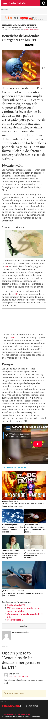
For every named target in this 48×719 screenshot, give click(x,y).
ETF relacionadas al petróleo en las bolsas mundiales (23, 610)
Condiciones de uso (9, 714)
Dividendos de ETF (16, 605)
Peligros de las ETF (16, 619)
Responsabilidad (24, 714)
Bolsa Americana (9, 25)
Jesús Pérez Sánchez (31, 29)
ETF (36, 27)
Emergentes (29, 27)
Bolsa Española (23, 25)
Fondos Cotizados (17, 3)
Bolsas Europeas (17, 27)
